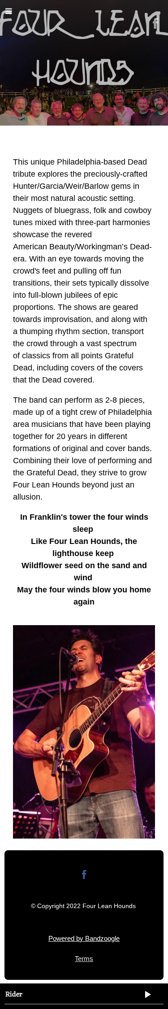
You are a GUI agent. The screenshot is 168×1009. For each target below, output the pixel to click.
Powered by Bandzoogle (84, 938)
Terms (84, 958)
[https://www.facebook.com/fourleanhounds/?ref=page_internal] (155, 23)
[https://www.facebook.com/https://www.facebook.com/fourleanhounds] (84, 876)
